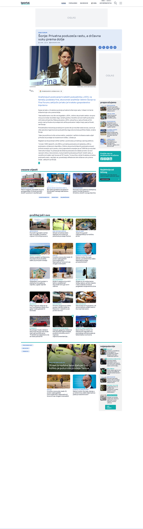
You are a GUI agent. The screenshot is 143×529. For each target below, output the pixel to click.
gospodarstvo (44, 197)
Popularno (73, 3)
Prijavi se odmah (105, 179)
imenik (103, 0)
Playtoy (109, 0)
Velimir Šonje (65, 197)
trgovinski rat (27, 345)
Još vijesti (109, 407)
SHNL (95, 3)
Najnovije (84, 3)
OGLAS (71, 17)
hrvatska (55, 197)
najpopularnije (107, 346)
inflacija (25, 348)
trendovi (25, 351)
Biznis (64, 3)
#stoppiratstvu (106, 3)
